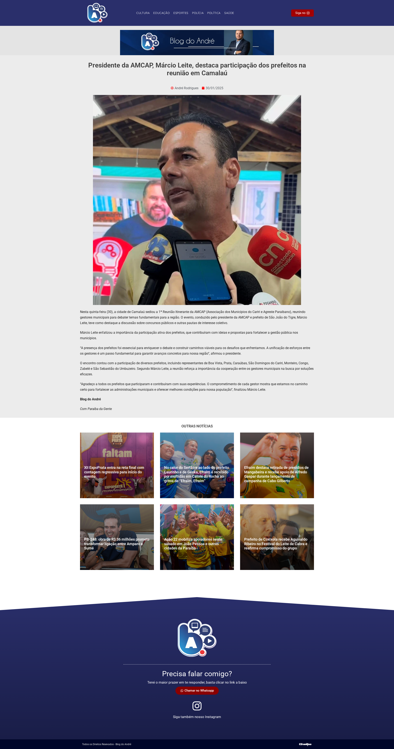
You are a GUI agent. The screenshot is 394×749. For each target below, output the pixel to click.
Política (214, 13)
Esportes (180, 13)
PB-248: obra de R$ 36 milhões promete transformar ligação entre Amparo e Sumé (117, 543)
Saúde (229, 13)
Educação (161, 13)
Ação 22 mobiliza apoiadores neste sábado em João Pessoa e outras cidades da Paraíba (193, 543)
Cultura (143, 13)
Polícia (198, 13)
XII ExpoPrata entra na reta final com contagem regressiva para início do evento (114, 471)
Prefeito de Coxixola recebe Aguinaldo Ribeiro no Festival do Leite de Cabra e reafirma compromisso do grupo (275, 543)
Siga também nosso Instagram (197, 717)
